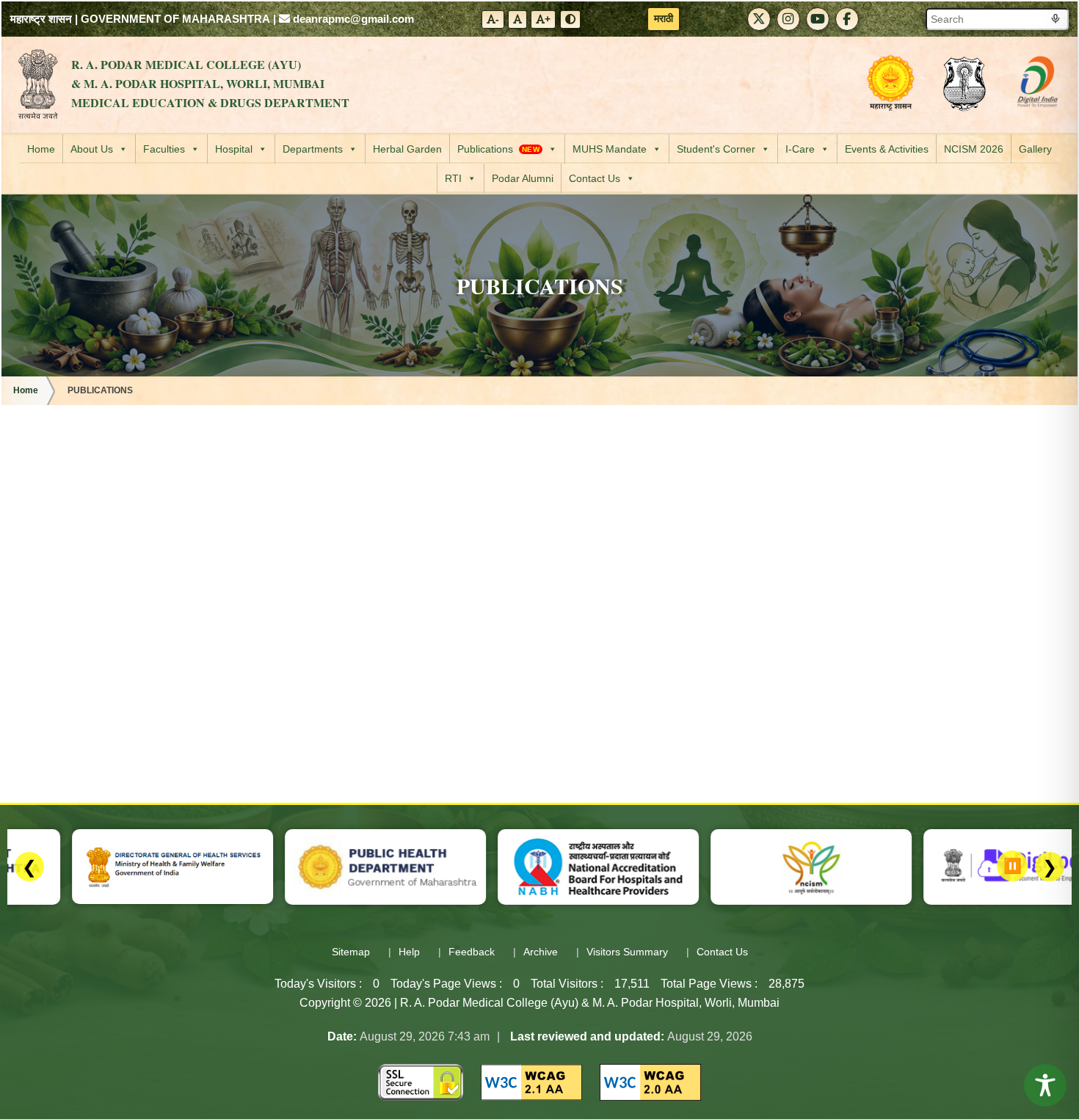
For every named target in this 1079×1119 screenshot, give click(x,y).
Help (409, 952)
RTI (453, 178)
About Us (91, 149)
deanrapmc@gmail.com (352, 18)
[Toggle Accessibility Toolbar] (1045, 1085)
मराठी (663, 18)
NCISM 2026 (973, 149)
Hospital (234, 149)
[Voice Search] (1055, 19)
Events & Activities (887, 149)
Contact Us (594, 178)
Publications (498, 149)
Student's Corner (716, 149)
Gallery (1035, 149)
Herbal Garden (407, 149)
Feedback (471, 952)
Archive (540, 952)
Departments (313, 149)
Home (41, 149)
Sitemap (351, 952)
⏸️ (1012, 866)
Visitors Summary (627, 952)
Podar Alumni (522, 178)
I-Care (800, 149)
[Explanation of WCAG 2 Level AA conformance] (531, 1081)
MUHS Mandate (610, 149)
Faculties (164, 149)
